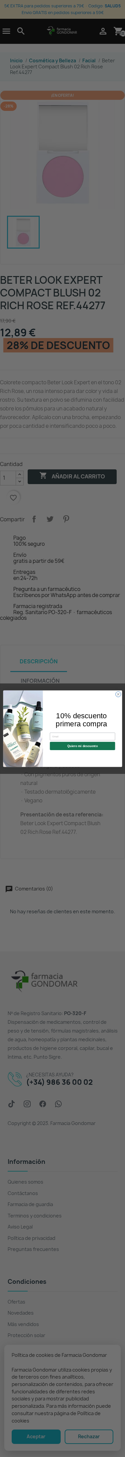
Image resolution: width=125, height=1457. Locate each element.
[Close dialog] (118, 694)
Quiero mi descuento (82, 745)
